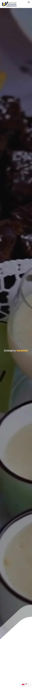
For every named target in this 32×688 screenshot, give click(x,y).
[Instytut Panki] (9, 6)
